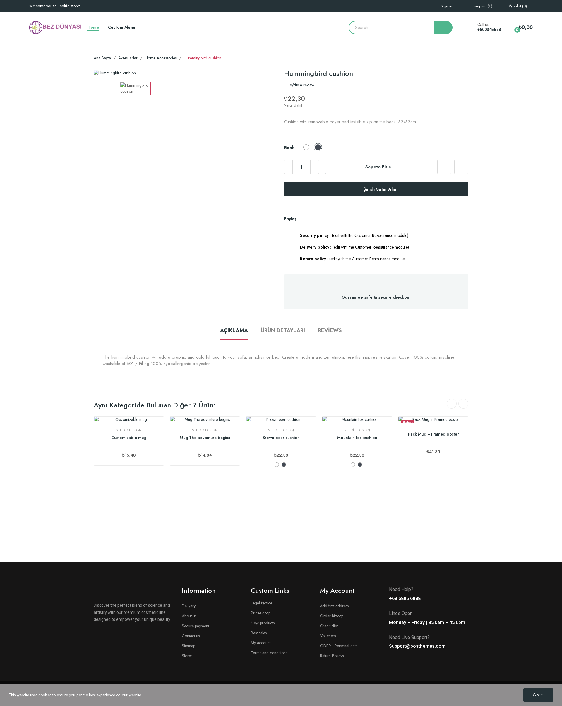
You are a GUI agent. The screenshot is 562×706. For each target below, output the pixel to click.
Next (463, 404)
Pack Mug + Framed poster (433, 434)
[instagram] (116, 634)
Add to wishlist (444, 167)
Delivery (189, 606)
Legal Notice (261, 603)
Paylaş (304, 218)
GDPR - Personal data (339, 646)
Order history (331, 616)
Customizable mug (128, 438)
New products (263, 623)
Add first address (334, 606)
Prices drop (260, 613)
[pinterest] (145, 634)
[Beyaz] (277, 464)
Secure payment (195, 626)
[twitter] (106, 634)
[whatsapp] (135, 634)
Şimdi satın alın (379, 189)
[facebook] (96, 634)
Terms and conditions (269, 653)
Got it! (538, 695)
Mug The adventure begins (205, 438)
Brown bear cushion (281, 438)
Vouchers (328, 636)
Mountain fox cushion (357, 438)
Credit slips (329, 626)
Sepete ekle (378, 167)
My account (260, 643)
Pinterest (324, 218)
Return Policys (332, 656)
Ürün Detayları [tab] (283, 330)
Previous (452, 404)
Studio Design (129, 430)
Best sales (259, 633)
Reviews (330, 330)
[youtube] (126, 634)
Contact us (191, 636)
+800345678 (489, 30)
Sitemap (188, 646)
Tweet (314, 218)
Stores (187, 656)
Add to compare (461, 167)
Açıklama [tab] (234, 330)
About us (189, 616)
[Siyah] (284, 464)
